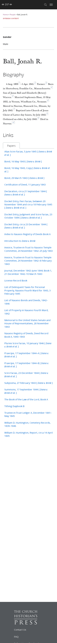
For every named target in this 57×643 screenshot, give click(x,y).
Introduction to (19, 241)
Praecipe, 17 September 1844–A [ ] (26, 354)
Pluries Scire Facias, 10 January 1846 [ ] (27, 345)
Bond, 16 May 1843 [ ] (23, 161)
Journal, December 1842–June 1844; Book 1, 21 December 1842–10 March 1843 (28, 272)
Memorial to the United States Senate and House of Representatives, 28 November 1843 (27, 323)
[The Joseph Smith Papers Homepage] (7, 4)
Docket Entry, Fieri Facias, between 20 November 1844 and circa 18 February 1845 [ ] (28, 204)
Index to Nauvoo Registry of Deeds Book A (27, 234)
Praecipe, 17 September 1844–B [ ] (26, 364)
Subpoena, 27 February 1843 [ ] (28, 383)
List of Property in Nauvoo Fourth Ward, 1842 (26, 311)
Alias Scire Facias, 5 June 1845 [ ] (28, 153)
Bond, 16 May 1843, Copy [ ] (27, 169)
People (12, 14)
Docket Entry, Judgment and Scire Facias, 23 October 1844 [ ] (28, 216)
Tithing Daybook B (14, 406)
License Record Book (15, 280)
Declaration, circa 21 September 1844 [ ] (25, 193)
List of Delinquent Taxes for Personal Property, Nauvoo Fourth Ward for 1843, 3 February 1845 (27, 290)
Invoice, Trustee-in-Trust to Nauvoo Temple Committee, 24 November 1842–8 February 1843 (28, 261)
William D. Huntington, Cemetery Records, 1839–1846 (27, 424)
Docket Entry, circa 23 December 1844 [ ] (25, 226)
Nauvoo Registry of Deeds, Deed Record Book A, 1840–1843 (26, 335)
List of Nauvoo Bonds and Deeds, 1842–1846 (26, 302)
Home (5, 14)
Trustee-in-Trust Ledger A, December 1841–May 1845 (28, 414)
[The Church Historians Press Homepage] (25, 623)
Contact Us (20, 629)
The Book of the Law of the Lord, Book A (26, 399)
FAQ (16, 636)
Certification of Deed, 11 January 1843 (25, 184)
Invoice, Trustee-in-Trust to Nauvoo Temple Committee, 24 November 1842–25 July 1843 (28, 249)
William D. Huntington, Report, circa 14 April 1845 (28, 434)
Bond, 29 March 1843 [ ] (24, 178)
